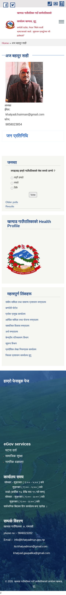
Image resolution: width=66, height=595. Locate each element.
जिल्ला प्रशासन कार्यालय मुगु (18, 355)
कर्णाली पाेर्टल (11, 307)
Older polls (12, 202)
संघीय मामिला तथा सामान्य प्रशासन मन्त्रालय (26, 302)
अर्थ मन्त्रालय (12, 331)
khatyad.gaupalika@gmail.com (31, 553)
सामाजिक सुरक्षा (14, 456)
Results (10, 206)
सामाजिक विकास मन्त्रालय (17, 325)
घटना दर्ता (11, 450)
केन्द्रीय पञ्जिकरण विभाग (17, 337)
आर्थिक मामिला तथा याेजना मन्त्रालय (22, 319)
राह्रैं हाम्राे (18, 177)
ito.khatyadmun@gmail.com (30, 546)
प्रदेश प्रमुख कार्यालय (15, 313)
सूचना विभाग (11, 343)
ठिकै (16, 187)
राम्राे (16, 182)
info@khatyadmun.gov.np (29, 539)
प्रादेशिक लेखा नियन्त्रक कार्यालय (21, 349)
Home (5, 43)
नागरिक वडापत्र (14, 462)
